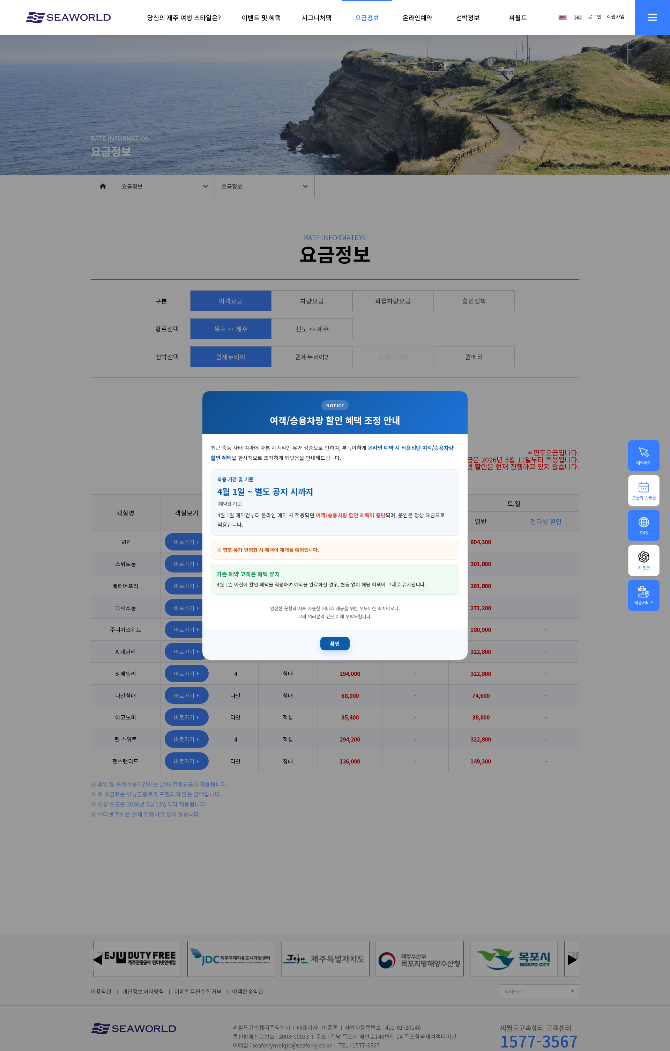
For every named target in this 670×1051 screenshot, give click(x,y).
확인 (335, 643)
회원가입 (615, 16)
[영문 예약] (562, 16)
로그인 (595, 16)
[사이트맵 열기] (652, 17)
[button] (184, 17)
